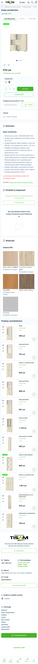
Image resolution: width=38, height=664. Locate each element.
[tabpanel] (19, 42)
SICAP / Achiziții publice (7, 612)
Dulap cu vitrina (23, 418)
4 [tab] (21, 60)
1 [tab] (16, 60)
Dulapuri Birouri (27, 7)
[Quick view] (3, 327)
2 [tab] (18, 60)
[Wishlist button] (4, 65)
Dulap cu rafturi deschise (26, 455)
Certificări (3, 615)
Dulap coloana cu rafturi (25, 436)
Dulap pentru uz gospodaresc (27, 513)
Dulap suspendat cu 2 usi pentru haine (26, 495)
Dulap (20, 326)
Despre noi (4, 610)
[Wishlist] (3, 329)
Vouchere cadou (5, 627)
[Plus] (13, 89)
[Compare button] (8, 65)
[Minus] (6, 89)
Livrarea (3, 617)
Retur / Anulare (5, 619)
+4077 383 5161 (6, 563)
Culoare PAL (9, 79)
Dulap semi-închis (15, 182)
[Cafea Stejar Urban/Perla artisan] (9, 82)
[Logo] (10, 2)
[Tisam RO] (19, 538)
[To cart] (34, 339)
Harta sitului (4, 624)
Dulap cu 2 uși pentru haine (26, 362)
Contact (3, 622)
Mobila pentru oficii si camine (13, 7)
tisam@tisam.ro (6, 579)
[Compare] (3, 332)
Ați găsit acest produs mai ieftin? (12, 73)
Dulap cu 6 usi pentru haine (26, 475)
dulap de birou (28, 182)
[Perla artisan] (6, 82)
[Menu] (2, 2)
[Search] (32, 2)
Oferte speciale (5, 629)
